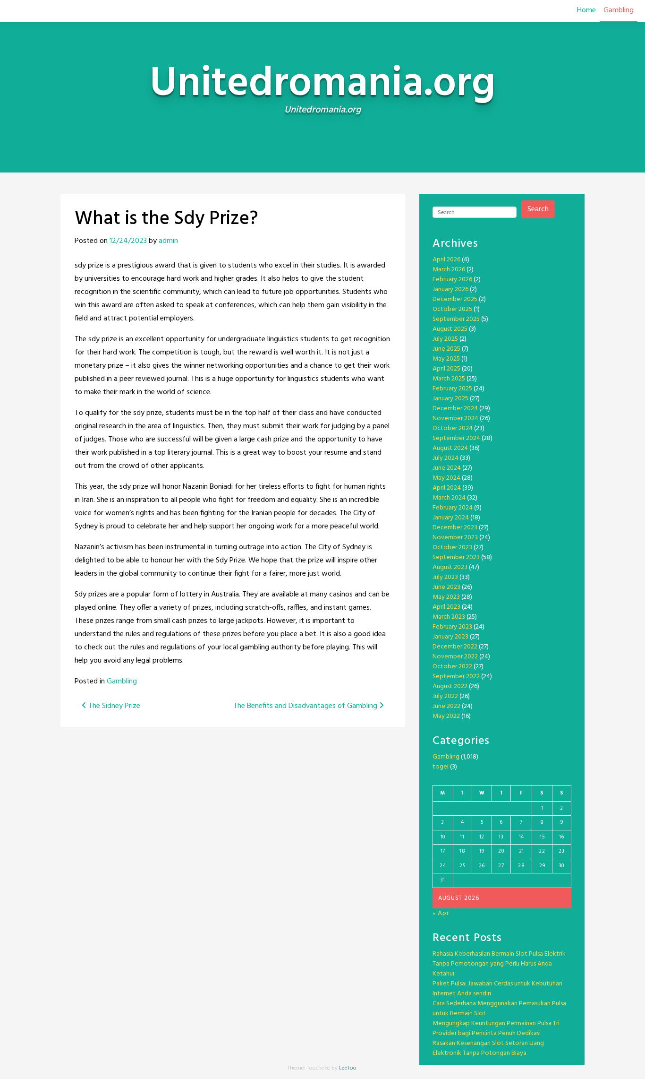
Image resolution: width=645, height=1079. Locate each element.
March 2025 (449, 378)
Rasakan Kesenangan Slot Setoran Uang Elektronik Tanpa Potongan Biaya (488, 1048)
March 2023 (449, 617)
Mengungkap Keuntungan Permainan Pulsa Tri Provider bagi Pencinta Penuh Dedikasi (496, 1028)
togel (441, 766)
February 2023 (452, 627)
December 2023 (455, 527)
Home (586, 10)
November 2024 (455, 418)
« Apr (441, 913)
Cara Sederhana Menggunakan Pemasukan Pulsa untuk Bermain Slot (499, 1008)
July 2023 (445, 577)
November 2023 (455, 537)
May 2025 (446, 359)
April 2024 (447, 488)
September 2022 (456, 676)
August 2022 (450, 686)
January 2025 (450, 398)
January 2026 (450, 289)
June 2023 (446, 587)
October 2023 (452, 547)
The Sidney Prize (113, 706)
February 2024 (453, 507)
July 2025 (445, 339)
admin (168, 241)
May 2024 (446, 478)
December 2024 (455, 408)
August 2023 (450, 567)
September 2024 (456, 438)
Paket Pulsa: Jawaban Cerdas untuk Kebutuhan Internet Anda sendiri (497, 988)
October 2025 (452, 309)
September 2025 (456, 319)
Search (538, 209)
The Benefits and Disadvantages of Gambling (306, 706)
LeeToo (347, 1068)
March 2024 (449, 497)
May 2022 (446, 716)
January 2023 (450, 636)
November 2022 (455, 656)
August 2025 (450, 329)
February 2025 (452, 388)
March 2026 (449, 269)
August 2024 (450, 448)
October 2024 (453, 428)
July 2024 (445, 458)
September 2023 (456, 557)
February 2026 (452, 279)
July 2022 (445, 696)
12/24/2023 (128, 241)
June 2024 (447, 468)
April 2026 (446, 259)
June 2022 (446, 706)
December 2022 (455, 646)
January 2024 (451, 517)
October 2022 (452, 666)
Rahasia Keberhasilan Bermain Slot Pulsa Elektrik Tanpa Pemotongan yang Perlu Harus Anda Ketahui (499, 964)
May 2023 (446, 597)
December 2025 (455, 299)
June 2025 (446, 349)
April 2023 (446, 607)
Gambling (618, 10)
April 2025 (446, 368)
